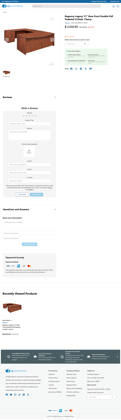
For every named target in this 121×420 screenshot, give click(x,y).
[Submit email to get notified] (84, 44)
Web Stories (53, 388)
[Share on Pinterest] (81, 68)
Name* (29, 161)
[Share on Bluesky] (90, 68)
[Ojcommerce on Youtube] (11, 394)
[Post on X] (86, 68)
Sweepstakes (70, 395)
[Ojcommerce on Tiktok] (20, 394)
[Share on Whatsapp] (76, 68)
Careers (51, 385)
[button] (23, 116)
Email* (29, 169)
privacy (30, 189)
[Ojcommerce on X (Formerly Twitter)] (28, 394)
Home (4, 12)
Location (29, 177)
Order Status (70, 381)
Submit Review (36, 194)
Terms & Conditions (72, 392)
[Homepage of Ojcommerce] (12, 6)
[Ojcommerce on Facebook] (7, 394)
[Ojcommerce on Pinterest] (24, 394)
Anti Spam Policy (54, 381)
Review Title (29, 120)
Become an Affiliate (55, 392)
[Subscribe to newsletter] (112, 397)
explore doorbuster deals (99, 1)
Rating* (29, 113)
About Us (52, 374)
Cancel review (22, 194)
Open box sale (114, 1)
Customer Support (93, 374)
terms (50, 188)
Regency (67, 23)
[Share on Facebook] (71, 68)
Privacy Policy (53, 378)
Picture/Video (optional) (29, 144)
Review (29, 128)
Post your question (29, 244)
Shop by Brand (71, 378)
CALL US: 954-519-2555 (95, 378)
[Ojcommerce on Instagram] (15, 394)
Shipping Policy (71, 385)
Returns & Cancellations (74, 388)
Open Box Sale (71, 374)
